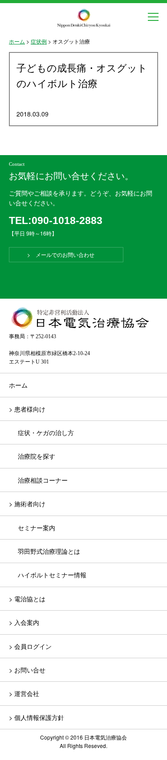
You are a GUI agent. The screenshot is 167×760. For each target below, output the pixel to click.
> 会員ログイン (30, 646)
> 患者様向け (27, 408)
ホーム (18, 384)
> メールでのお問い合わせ (66, 254)
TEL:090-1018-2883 (55, 220)
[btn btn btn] (153, 17)
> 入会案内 (24, 622)
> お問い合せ (27, 669)
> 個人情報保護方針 (36, 717)
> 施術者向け (27, 503)
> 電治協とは (27, 598)
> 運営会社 (24, 693)
